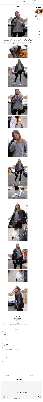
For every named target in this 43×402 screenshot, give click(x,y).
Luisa (4, 343)
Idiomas (5, 0)
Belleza (15, 3)
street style (32, 324)
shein (29, 324)
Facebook (34, 0)
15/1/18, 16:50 (7, 356)
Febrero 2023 (39, 34)
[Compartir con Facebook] (18, 323)
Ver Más (33, 3)
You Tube (33, 0)
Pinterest (35, 0)
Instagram (32, 0)
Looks (12, 3)
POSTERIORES (31, 375)
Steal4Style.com (5, 358)
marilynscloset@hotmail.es (39, 18)
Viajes (25, 3)
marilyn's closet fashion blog (26, 324)
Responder (5, 341)
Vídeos (28, 3)
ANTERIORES (7, 375)
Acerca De (2, 0)
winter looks (18, 325)
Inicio (10, 3)
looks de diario (17, 324)
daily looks (11, 324)
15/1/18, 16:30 (6, 343)
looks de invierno (21, 324)
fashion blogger (14, 324)
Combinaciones (18, 3)
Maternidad (22, 3)
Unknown (5, 356)
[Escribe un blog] (17, 323)
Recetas (30, 3)
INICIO (19, 375)
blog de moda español (7, 324)
